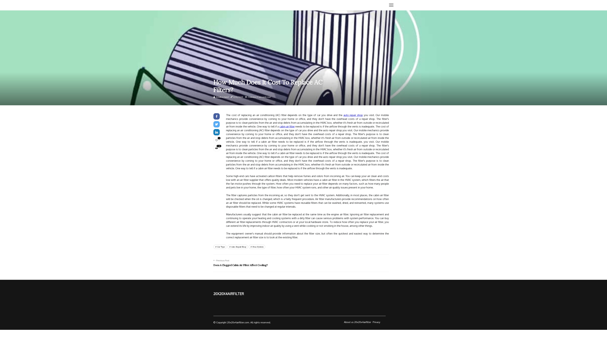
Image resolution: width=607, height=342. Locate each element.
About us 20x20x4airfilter (357, 322)
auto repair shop (353, 115)
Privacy (376, 322)
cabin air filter (287, 126)
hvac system (258, 247)
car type (221, 247)
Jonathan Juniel (222, 97)
